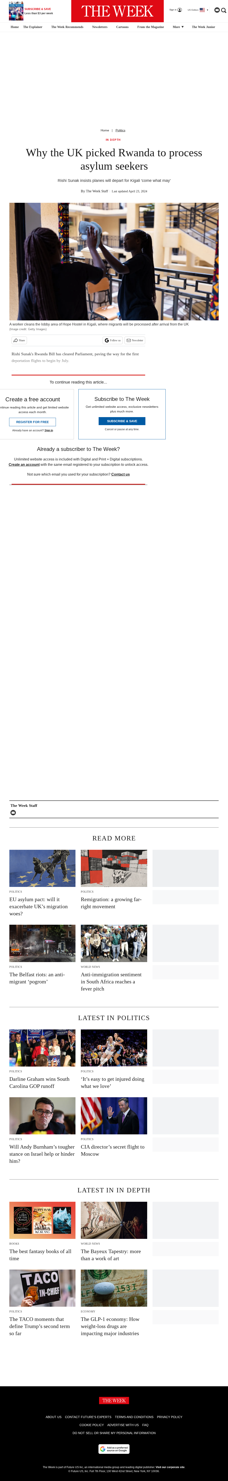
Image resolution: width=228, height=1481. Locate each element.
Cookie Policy (91, 1425)
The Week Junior (203, 27)
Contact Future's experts (88, 1417)
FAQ (145, 1425)
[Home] (14, 27)
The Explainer (32, 27)
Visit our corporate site (170, 1467)
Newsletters (99, 27)
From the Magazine (150, 27)
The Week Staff (97, 191)
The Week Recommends (67, 27)
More (177, 27)
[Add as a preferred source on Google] (114, 1449)
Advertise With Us (123, 1425)
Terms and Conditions (134, 1417)
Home (105, 130)
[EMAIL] (14, 813)
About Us (53, 1417)
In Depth (113, 140)
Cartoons (122, 27)
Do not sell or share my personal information (114, 1433)
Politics (120, 130)
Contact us (120, 474)
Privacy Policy (169, 1417)
